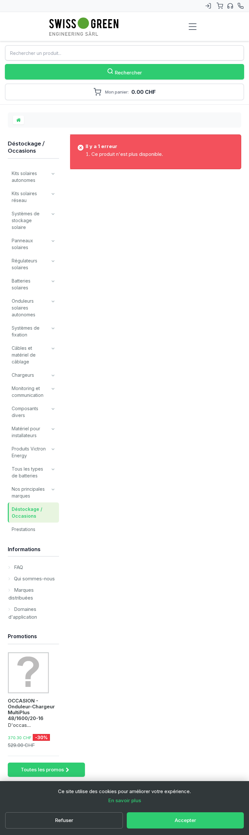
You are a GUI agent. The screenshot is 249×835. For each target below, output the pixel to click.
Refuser (64, 820)
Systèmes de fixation (26, 331)
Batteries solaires (21, 284)
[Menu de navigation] (192, 26)
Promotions (22, 636)
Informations (24, 549)
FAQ (18, 567)
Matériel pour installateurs (26, 432)
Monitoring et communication (27, 392)
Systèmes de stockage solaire (26, 220)
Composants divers (25, 412)
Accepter (185, 820)
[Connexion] (208, 6)
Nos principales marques (28, 492)
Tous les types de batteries (27, 472)
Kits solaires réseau (24, 197)
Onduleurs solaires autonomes (23, 307)
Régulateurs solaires (24, 264)
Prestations (23, 529)
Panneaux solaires (22, 244)
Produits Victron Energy (29, 452)
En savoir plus (124, 800)
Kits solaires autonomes (24, 177)
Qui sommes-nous (34, 579)
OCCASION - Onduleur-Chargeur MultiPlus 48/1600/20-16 (31, 709)
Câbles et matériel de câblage (24, 354)
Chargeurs (23, 375)
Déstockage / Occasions (27, 512)
